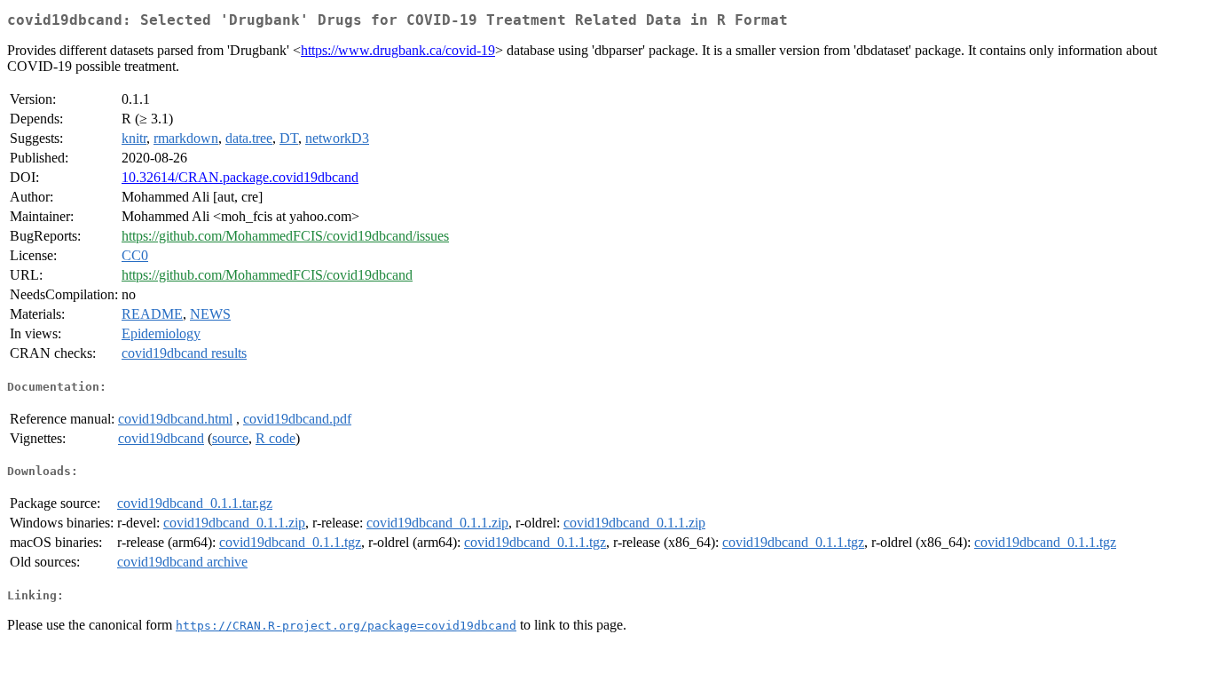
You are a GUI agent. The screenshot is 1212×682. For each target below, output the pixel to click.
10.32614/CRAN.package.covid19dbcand (240, 177)
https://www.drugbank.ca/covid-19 (398, 50)
